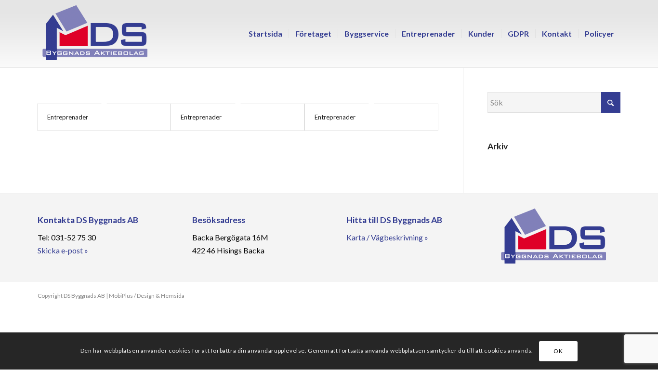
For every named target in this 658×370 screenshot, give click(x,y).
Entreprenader (67, 117)
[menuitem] (265, 33)
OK (558, 351)
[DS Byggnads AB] (95, 33)
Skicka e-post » (63, 250)
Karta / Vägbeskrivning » (387, 237)
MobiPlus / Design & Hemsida (146, 295)
